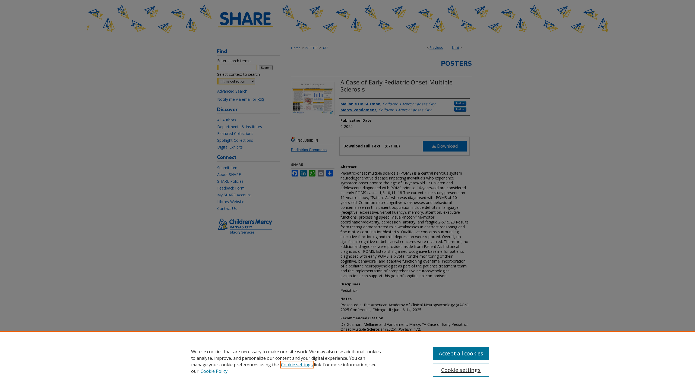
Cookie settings (297, 365)
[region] (347, 361)
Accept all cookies (461, 353)
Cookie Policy (214, 371)
